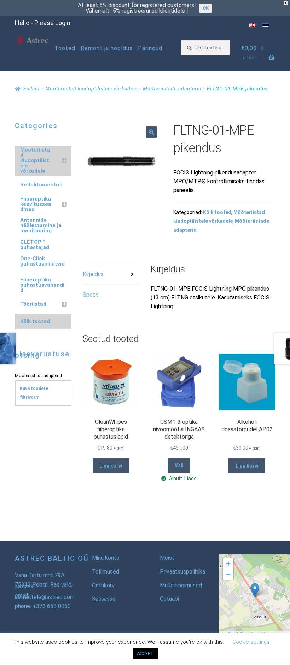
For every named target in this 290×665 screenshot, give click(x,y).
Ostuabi (169, 598)
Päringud (150, 48)
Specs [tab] (91, 294)
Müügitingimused (181, 585)
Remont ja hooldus (107, 48)
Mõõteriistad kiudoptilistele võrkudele (91, 88)
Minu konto (106, 557)
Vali (179, 465)
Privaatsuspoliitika (182, 571)
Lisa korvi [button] (110, 466)
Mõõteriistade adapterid (172, 88)
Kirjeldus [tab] (93, 274)
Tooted (64, 48)
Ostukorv (103, 585)
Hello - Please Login (42, 22)
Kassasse (104, 598)
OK (206, 8)
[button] (151, 132)
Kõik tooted (217, 212)
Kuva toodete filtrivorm (34, 393)
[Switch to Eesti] (265, 24)
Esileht (31, 88)
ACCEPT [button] (145, 653)
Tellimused (105, 571)
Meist (167, 557)
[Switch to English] (252, 24)
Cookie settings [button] (250, 642)
